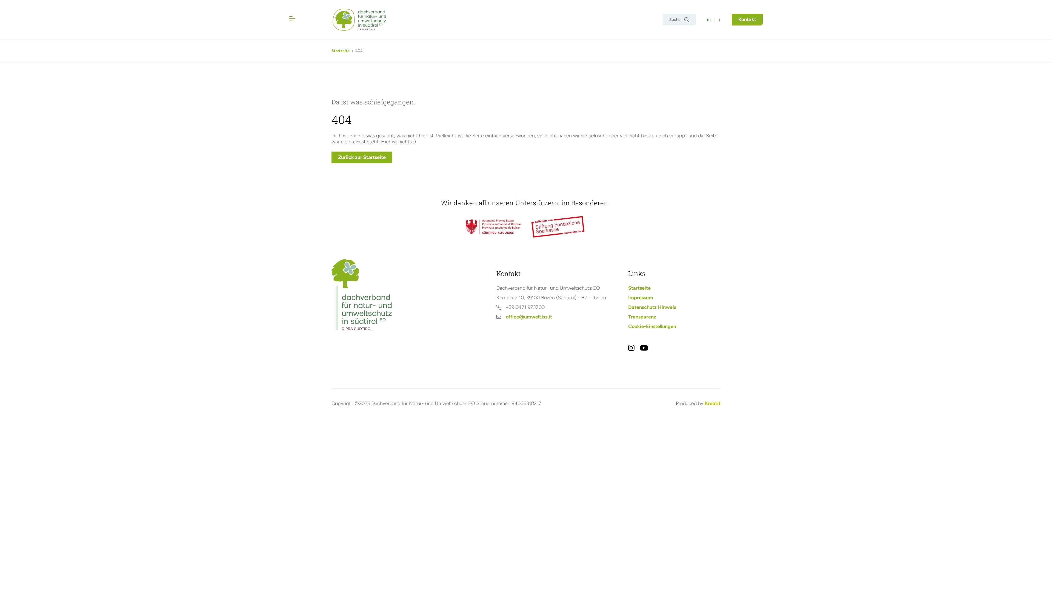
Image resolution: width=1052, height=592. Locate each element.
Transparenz (642, 317)
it (719, 20)
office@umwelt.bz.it (529, 317)
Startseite (340, 51)
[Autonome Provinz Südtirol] (493, 226)
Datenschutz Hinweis (652, 307)
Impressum (640, 298)
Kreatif (713, 403)
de (709, 20)
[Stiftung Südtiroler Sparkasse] (558, 227)
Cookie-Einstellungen (652, 326)
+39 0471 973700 (525, 307)
